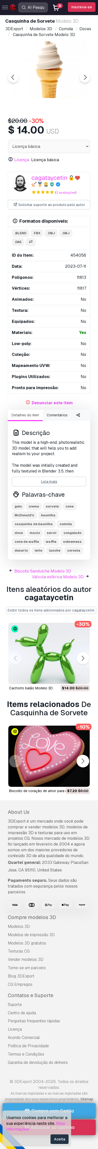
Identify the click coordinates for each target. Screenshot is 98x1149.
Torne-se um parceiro (27, 967)
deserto (21, 550)
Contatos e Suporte (30, 995)
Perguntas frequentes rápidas (34, 1021)
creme (34, 506)
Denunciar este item (52, 402)
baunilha (48, 515)
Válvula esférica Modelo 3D (58, 577)
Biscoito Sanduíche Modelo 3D (42, 571)
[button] (83, 658)
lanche (54, 550)
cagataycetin (49, 178)
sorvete (52, 506)
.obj (51, 233)
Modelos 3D (19, 926)
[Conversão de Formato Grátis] (30, 242)
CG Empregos (20, 984)
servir (52, 533)
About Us (18, 812)
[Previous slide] (13, 77)
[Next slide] (85, 77)
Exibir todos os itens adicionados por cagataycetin (51, 610)
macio (35, 533)
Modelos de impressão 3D (31, 934)
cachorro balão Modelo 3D (31, 688)
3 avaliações (65, 192)
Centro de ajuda (22, 1013)
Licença (15, 1029)
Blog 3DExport (21, 976)
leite (38, 550)
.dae (18, 242)
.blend (20, 233)
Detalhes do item (25, 415)
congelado (72, 533)
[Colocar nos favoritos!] (82, 677)
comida (66, 524)
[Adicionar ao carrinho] (72, 677)
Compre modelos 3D (32, 917)
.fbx (36, 233)
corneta (73, 550)
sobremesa (72, 541)
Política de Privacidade (28, 1046)
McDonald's (24, 515)
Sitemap (86, 1099)
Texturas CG (19, 951)
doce (19, 533)
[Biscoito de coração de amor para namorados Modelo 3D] (49, 756)
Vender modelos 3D (25, 959)
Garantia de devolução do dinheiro (38, 1062)
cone (70, 506)
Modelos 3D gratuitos (27, 943)
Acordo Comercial (24, 1037)
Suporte (15, 1004)
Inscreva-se (81, 7)
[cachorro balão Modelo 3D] (49, 653)
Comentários (57, 415)
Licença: (22, 159)
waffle (51, 541)
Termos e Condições (26, 1054)
